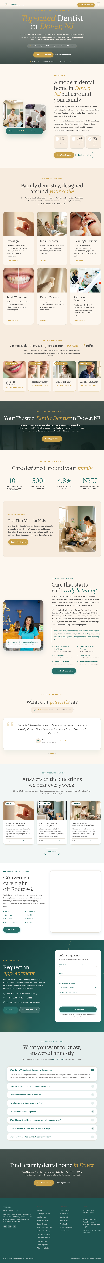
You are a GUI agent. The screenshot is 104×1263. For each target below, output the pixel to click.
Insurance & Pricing (88, 1258)
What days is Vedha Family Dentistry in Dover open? (52, 1070)
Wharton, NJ (64, 1224)
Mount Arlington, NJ (66, 1227)
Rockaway (8, 919)
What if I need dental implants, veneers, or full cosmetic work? (51, 1120)
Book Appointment (86, 4)
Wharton (30, 919)
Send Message (78, 1009)
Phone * (81, 964)
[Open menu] (98, 4)
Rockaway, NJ (64, 1220)
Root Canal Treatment (44, 1227)
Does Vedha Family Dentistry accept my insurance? (51, 1086)
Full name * (63, 964)
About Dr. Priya (75, 1258)
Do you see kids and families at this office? (51, 1095)
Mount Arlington (11, 922)
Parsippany (31, 911)
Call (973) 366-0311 (29, 1010)
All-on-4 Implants (43, 1248)
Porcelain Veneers (43, 1241)
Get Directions (11, 930)
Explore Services (84, 155)
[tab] (48, 753)
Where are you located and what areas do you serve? (51, 1137)
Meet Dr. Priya (52, 852)
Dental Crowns (42, 1224)
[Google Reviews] (14, 1226)
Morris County (32, 922)
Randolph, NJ (64, 1213)
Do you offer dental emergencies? (51, 1111)
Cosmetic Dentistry (43, 1238)
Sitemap (98, 1258)
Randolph (8, 915)
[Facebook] (5, 1226)
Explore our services (63, 55)
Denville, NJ (64, 1217)
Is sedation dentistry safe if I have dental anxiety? (51, 1128)
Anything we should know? (68, 992)
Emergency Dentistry (44, 1234)
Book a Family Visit (18, 542)
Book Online (10, 1010)
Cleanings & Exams (43, 1213)
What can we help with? (67, 983)
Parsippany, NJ (65, 1210)
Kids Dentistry (42, 1217)
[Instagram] (10, 1226)
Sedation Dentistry (43, 1231)
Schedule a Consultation (63, 671)
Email (61, 973)
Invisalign (40, 1210)
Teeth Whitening (42, 1220)
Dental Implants (42, 1245)
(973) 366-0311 (12, 994)
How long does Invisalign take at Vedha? (51, 1103)
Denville (29, 915)
